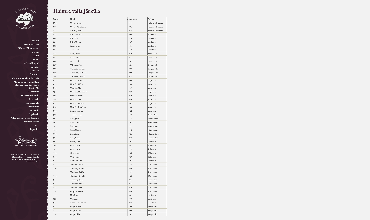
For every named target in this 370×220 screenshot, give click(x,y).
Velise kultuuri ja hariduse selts (25, 117)
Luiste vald (34, 99)
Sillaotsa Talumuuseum (28, 48)
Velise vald (34, 110)
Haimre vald (33, 91)
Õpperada (34, 74)
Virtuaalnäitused (31, 121)
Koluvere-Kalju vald (30, 95)
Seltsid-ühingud (31, 63)
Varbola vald (33, 106)
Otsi (37, 125)
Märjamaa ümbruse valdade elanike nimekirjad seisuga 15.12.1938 (26, 84)
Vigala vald (34, 114)
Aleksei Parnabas (31, 44)
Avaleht (35, 40)
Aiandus (35, 66)
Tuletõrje (34, 70)
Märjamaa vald (32, 102)
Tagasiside (34, 129)
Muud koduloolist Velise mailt (25, 78)
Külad (36, 55)
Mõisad (35, 51)
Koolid (36, 59)
